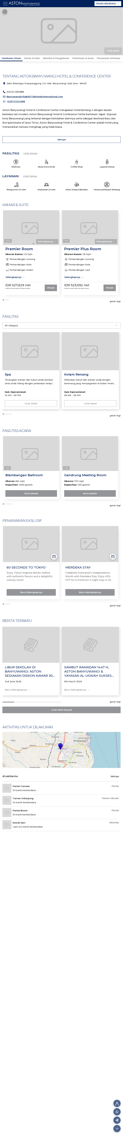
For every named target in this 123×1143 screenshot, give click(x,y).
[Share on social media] (117, 1103)
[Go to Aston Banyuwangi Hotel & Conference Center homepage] (25, 6)
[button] (60, 746)
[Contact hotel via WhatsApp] (117, 1111)
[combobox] (61, 326)
